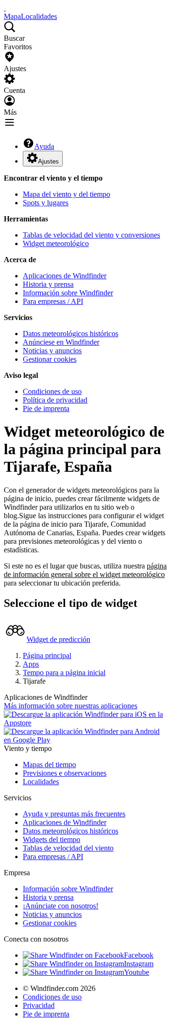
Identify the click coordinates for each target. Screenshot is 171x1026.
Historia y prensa (48, 284)
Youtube (136, 972)
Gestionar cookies (49, 359)
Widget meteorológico (56, 243)
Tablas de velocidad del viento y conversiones (91, 235)
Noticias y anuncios (52, 351)
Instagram (138, 964)
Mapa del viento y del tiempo (66, 194)
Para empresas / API (53, 301)
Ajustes (48, 161)
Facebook (138, 955)
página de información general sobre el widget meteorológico (85, 570)
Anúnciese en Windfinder (61, 342)
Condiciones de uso (52, 391)
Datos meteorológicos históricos (70, 334)
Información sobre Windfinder (68, 293)
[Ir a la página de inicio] (5, 8)
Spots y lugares (45, 203)
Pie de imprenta (46, 408)
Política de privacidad (55, 400)
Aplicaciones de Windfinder (64, 276)
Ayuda (44, 146)
